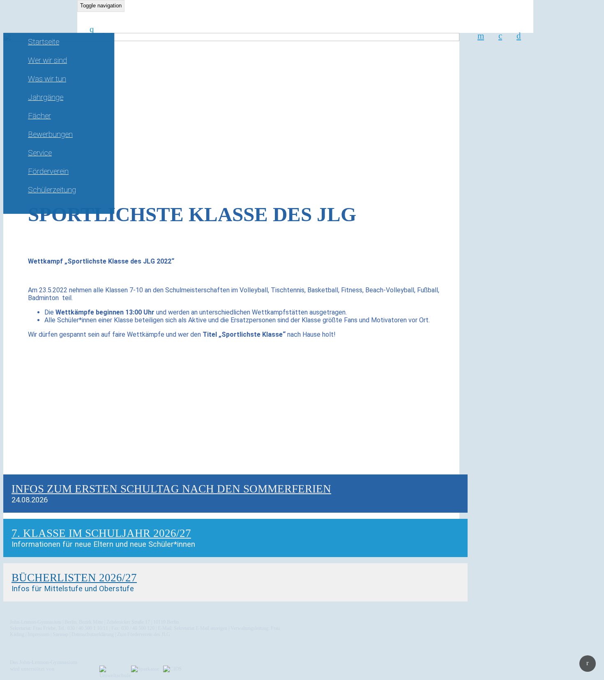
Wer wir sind (47, 60)
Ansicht (23, 480)
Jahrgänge (45, 97)
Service (40, 152)
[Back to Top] (587, 663)
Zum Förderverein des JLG (143, 634)
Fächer (39, 115)
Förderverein (48, 171)
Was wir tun (47, 78)
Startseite (43, 41)
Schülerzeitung (52, 189)
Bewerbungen (50, 134)
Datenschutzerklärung (92, 634)
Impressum (38, 634)
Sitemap (60, 634)
